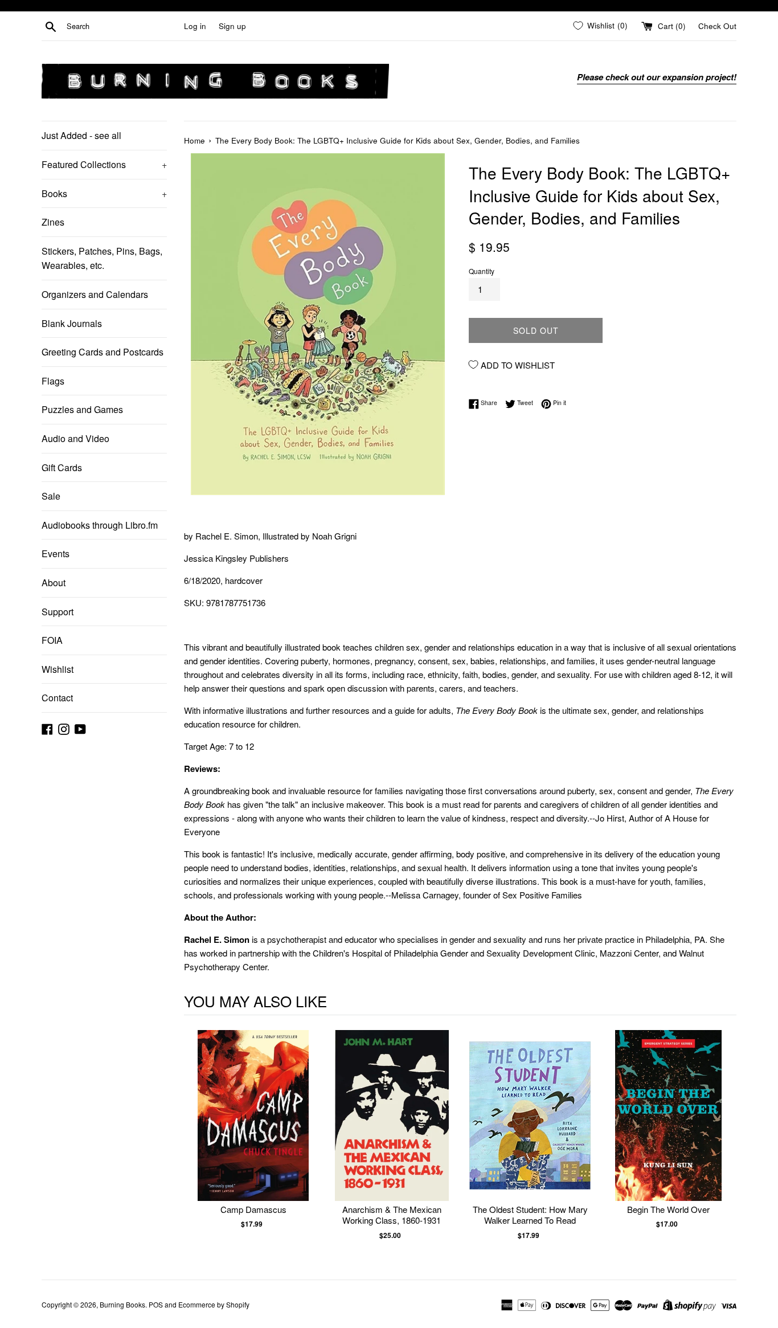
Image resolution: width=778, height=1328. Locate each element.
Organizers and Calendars (95, 294)
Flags (53, 380)
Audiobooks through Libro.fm (100, 525)
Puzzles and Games (82, 409)
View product (253, 1127)
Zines (53, 221)
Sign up (232, 26)
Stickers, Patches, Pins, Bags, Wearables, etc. (102, 258)
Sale (51, 495)
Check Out (717, 26)
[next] (725, 1141)
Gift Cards (62, 467)
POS (156, 1304)
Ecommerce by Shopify (213, 1304)
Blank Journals (72, 323)
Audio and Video (75, 438)
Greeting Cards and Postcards (102, 351)
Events (55, 553)
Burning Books (122, 1304)
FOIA (52, 640)
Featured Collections (104, 164)
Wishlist (57, 669)
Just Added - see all (81, 135)
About (53, 582)
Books (104, 193)
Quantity (481, 271)
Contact (57, 697)
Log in (195, 26)
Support (57, 611)
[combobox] (123, 26)
